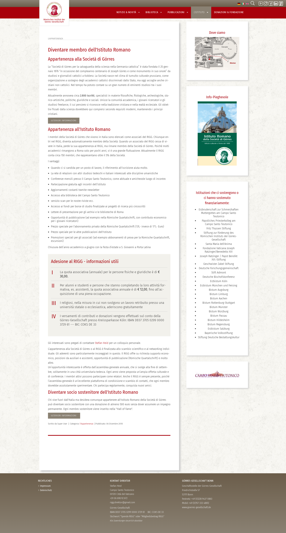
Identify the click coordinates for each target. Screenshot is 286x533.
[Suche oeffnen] (252, 3)
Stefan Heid (101, 343)
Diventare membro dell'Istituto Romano (89, 50)
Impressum (45, 485)
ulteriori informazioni (64, 415)
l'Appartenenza (86, 423)
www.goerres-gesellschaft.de (196, 507)
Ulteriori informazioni (63, 120)
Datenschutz (46, 490)
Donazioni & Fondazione (229, 12)
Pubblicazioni (176, 12)
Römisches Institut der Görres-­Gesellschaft (54, 20)
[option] (239, 3)
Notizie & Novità (126, 12)
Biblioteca (152, 12)
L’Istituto (199, 12)
